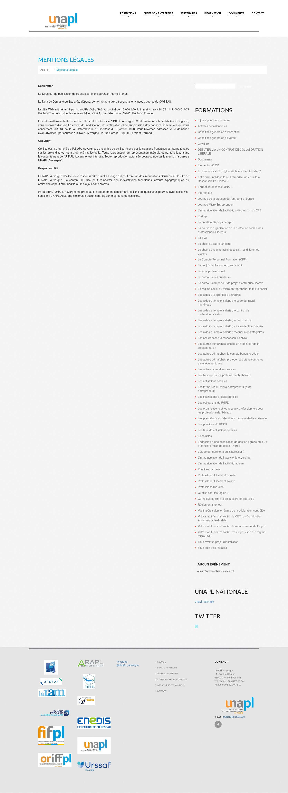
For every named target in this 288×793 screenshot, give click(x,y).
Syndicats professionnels (172, 679)
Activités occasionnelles (212, 126)
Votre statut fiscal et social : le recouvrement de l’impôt (231, 526)
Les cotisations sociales (212, 381)
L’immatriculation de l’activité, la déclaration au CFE (229, 210)
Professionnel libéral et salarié (216, 481)
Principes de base (209, 469)
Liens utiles (205, 436)
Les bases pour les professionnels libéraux (224, 375)
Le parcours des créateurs (214, 277)
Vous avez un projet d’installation (218, 542)
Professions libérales (211, 487)
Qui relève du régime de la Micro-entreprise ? (226, 499)
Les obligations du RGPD (213, 402)
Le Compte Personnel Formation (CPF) (222, 259)
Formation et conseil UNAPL (215, 187)
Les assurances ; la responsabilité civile (222, 338)
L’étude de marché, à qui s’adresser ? (221, 451)
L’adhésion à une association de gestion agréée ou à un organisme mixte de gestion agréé (232, 444)
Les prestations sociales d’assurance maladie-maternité (232, 418)
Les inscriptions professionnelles (218, 397)
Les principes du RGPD (212, 424)
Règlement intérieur (210, 504)
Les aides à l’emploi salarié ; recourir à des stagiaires (231, 332)
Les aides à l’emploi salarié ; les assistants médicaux (230, 326)
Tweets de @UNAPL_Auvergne (128, 663)
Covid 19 (203, 144)
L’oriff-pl (202, 216)
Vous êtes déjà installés (212, 548)
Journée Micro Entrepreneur (215, 204)
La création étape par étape (215, 222)
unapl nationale (204, 601)
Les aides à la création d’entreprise (219, 295)
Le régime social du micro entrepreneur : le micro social (232, 289)
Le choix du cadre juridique (214, 244)
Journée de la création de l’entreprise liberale (226, 198)
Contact (258, 13)
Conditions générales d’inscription (219, 132)
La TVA (202, 238)
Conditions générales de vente (217, 138)
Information (211, 15)
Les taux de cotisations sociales (217, 430)
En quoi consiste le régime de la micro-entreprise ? (229, 171)
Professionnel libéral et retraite (217, 475)
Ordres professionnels (171, 685)
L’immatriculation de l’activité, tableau (221, 463)
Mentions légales (234, 716)
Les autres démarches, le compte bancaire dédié (228, 353)
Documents (234, 15)
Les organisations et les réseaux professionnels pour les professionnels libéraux (230, 410)
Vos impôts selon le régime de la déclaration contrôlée (231, 510)
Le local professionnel (211, 271)
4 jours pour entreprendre (214, 120)
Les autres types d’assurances (217, 369)
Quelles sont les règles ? (213, 493)
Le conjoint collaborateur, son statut (220, 265)
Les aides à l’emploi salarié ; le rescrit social (225, 320)
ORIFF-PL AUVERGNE (167, 673)
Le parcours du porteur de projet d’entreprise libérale (231, 283)
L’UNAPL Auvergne (167, 667)
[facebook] (218, 724)
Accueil (44, 70)
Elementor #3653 (208, 165)
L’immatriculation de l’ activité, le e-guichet (224, 457)
